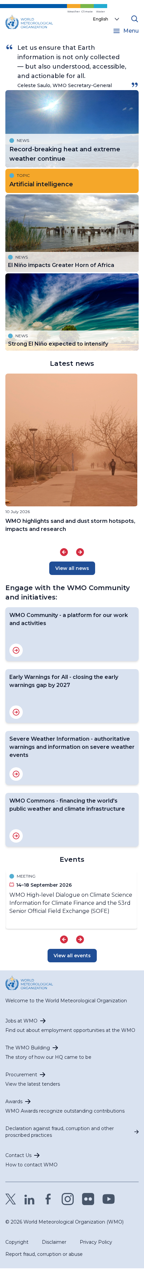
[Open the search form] (135, 19)
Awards (13, 1101)
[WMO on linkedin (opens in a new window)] (29, 1199)
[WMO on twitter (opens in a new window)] (10, 1199)
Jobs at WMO (21, 1021)
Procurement (21, 1075)
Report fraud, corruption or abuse (44, 1254)
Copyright (16, 1242)
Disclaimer (54, 1242)
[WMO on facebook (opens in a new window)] (48, 1199)
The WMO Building (27, 1048)
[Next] (80, 552)
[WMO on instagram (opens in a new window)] (68, 1199)
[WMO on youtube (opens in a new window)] (108, 1199)
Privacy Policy (96, 1242)
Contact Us (18, 1155)
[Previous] (64, 552)
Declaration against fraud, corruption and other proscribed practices (59, 1131)
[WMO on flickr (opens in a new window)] (88, 1199)
